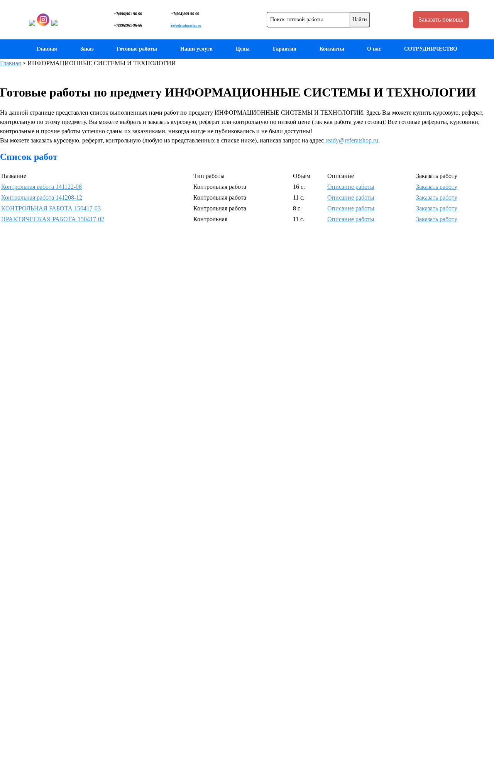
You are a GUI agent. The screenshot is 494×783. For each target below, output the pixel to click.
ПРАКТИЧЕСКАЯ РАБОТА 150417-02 (52, 219)
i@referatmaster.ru (186, 25)
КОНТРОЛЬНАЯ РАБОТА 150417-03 (51, 208)
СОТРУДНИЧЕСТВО (430, 49)
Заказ (87, 49)
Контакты (332, 49)
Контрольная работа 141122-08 (41, 186)
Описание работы (350, 186)
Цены (243, 49)
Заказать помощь (441, 19)
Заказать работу (436, 186)
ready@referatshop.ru (351, 140)
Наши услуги (196, 49)
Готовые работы (137, 49)
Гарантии (284, 49)
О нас (374, 49)
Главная (47, 49)
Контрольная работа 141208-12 (41, 197)
